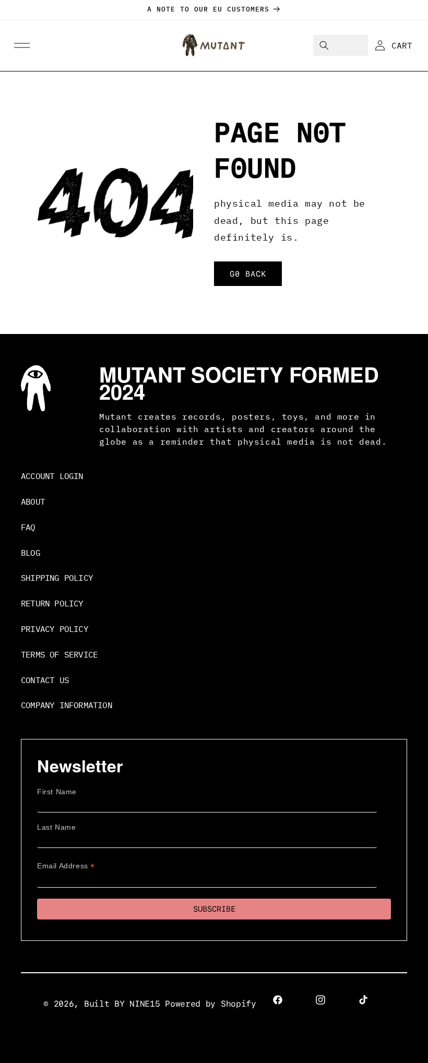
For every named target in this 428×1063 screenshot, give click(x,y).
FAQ (28, 527)
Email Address (66, 866)
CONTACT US (45, 680)
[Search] (324, 45)
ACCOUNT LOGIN (52, 476)
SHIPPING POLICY (57, 577)
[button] (21, 45)
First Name (57, 791)
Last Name (56, 827)
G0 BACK (248, 273)
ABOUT (33, 501)
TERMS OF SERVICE (59, 654)
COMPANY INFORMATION (66, 705)
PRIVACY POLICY (54, 629)
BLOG (30, 552)
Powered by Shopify (210, 1004)
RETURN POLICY (52, 603)
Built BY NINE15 (122, 1004)
